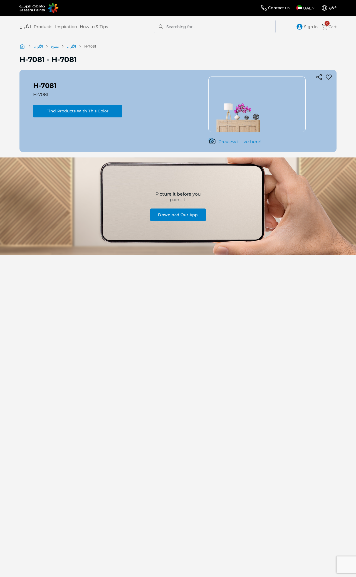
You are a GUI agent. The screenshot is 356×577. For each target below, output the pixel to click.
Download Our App (178, 214)
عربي (333, 7)
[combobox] (215, 26)
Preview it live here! (239, 141)
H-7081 (40, 94)
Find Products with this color (77, 111)
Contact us (279, 7)
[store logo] (38, 8)
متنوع (55, 46)
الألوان (25, 26)
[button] (306, 8)
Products (43, 26)
